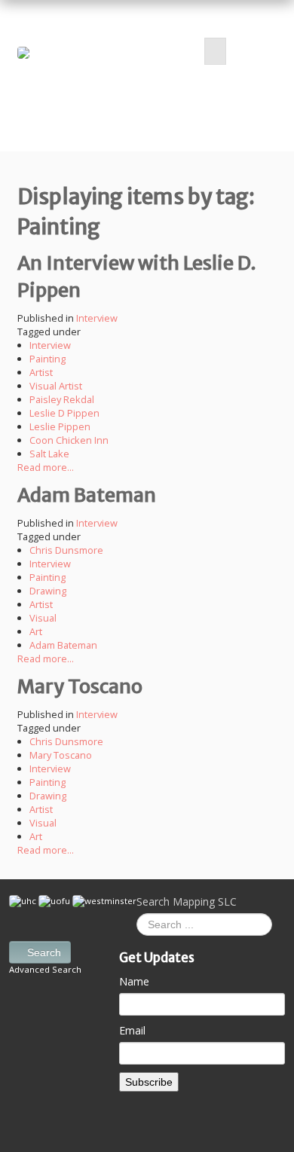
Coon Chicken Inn (69, 440)
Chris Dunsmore (66, 550)
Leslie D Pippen (64, 413)
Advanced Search (45, 969)
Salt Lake (49, 453)
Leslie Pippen (59, 426)
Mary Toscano (79, 686)
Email (132, 1030)
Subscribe (149, 1082)
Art (35, 631)
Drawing (47, 590)
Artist (41, 372)
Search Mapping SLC (186, 901)
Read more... (45, 467)
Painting (47, 358)
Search (44, 952)
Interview (97, 318)
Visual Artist (55, 386)
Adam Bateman (86, 495)
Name (134, 981)
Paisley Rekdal (61, 399)
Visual (43, 618)
